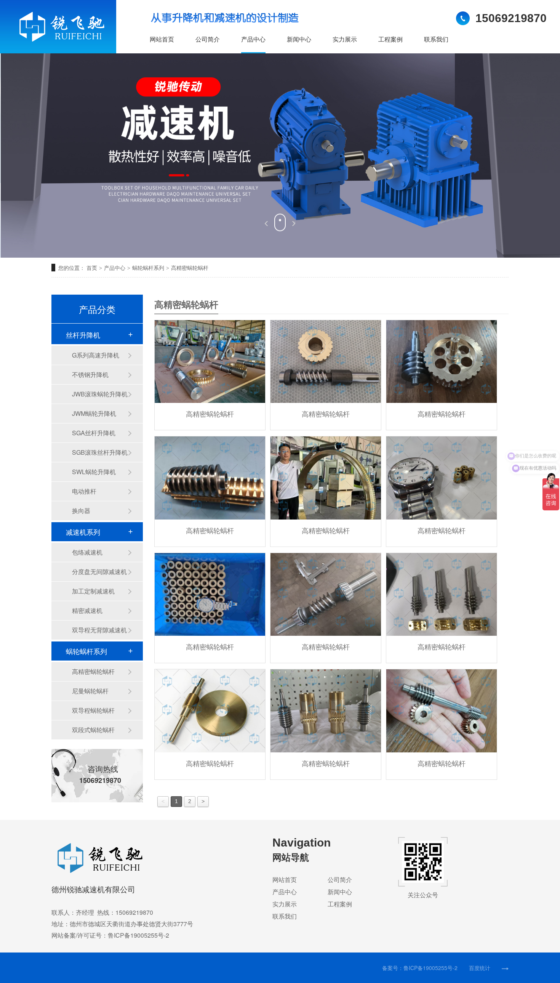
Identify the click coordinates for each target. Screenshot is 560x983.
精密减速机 (87, 610)
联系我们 (436, 39)
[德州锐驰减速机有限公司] (89, 858)
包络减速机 (87, 552)
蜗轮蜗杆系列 (148, 267)
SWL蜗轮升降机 (94, 471)
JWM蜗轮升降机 (94, 413)
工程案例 (390, 39)
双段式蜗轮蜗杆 (93, 729)
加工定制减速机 (93, 591)
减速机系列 (83, 532)
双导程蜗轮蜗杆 (93, 710)
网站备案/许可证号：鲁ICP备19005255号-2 (110, 935)
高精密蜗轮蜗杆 (189, 267)
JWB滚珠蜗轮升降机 (100, 394)
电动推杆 (84, 491)
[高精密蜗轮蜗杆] (210, 361)
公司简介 (207, 39)
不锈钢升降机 (90, 374)
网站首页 (162, 39)
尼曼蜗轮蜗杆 (90, 690)
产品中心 (253, 39)
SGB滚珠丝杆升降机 (100, 452)
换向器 (81, 510)
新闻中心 (299, 39)
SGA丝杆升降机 (93, 432)
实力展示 (345, 39)
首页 (94, 267)
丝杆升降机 (83, 335)
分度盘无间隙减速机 (99, 571)
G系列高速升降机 (95, 355)
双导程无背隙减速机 (99, 629)
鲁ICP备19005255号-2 (430, 968)
